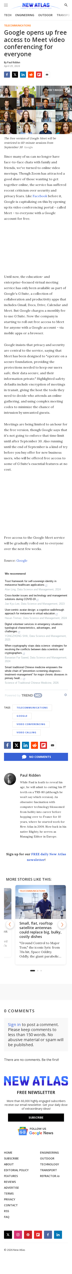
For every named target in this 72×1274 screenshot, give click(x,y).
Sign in (14, 1024)
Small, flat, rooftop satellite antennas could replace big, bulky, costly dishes (36, 930)
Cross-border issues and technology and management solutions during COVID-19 (36, 597)
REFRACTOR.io (50, 1176)
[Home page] (36, 6)
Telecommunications (17, 25)
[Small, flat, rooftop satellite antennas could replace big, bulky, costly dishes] (36, 902)
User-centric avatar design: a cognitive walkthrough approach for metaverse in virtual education (34, 611)
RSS (6, 1211)
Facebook (40, 196)
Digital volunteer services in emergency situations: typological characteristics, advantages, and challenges (34, 628)
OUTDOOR (45, 15)
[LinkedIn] (23, 75)
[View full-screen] (67, 90)
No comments (40, 757)
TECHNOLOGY (49, 1164)
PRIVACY (9, 1199)
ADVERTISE (11, 1188)
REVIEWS (10, 1182)
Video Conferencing (31, 724)
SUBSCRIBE (11, 1158)
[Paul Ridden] (10, 779)
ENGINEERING (24, 15)
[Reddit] (31, 75)
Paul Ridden (30, 775)
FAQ (6, 1217)
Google (21, 560)
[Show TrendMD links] (65, 694)
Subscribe (36, 1117)
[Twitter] (15, 75)
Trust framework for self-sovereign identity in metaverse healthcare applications (30, 583)
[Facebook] (7, 75)
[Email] (47, 75)
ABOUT (9, 1164)
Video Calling (26, 732)
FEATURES (11, 1176)
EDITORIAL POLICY (16, 1170)
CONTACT (11, 1205)
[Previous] (10, 925)
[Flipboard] (39, 75)
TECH (7, 15)
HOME (8, 1152)
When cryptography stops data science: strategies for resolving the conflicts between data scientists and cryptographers (36, 649)
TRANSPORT (48, 1170)
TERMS (9, 1193)
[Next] (62, 925)
